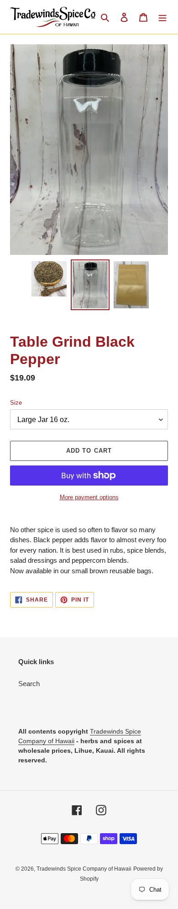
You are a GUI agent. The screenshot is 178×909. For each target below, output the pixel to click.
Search (29, 683)
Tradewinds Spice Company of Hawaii (84, 869)
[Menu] (162, 17)
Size (16, 402)
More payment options (89, 497)
